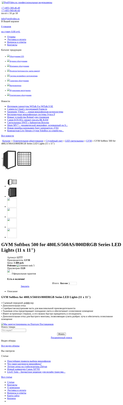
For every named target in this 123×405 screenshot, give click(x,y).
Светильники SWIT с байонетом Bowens (28, 122)
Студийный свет (54, 141)
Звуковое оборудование (18, 61)
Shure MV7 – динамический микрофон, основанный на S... (37, 125)
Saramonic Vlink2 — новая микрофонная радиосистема (35, 111)
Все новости (7, 135)
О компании (13, 387)
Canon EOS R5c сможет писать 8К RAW (27, 120)
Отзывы (11, 36)
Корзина (11, 398)
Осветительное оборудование (21, 95)
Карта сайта (13, 395)
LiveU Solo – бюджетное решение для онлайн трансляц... (36, 372)
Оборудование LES (17, 56)
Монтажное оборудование (19, 66)
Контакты (12, 45)
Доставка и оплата (16, 39)
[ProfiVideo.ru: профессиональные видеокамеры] (27, 2)
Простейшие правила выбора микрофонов (29, 361)
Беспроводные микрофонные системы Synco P (31, 114)
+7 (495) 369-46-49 (10, 8)
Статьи (10, 382)
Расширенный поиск (61, 337)
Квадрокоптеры (15, 85)
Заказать (25, 286)
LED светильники (74, 141)
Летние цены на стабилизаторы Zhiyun (27, 366)
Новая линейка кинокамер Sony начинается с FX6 (32, 128)
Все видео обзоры (10, 346)
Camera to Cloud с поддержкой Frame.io (27, 109)
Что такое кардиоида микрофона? (24, 364)
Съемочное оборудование (19, 81)
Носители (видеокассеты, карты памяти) (25, 71)
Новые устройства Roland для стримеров (28, 117)
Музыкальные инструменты (20, 90)
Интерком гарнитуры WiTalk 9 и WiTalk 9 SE (30, 106)
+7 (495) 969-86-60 (10, 10)
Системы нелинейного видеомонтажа (24, 76)
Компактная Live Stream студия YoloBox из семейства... (35, 130)
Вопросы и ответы (16, 42)
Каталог (6, 141)
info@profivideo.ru (10, 18)
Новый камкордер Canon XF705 (23, 369)
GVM (89, 141)
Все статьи (6, 377)
